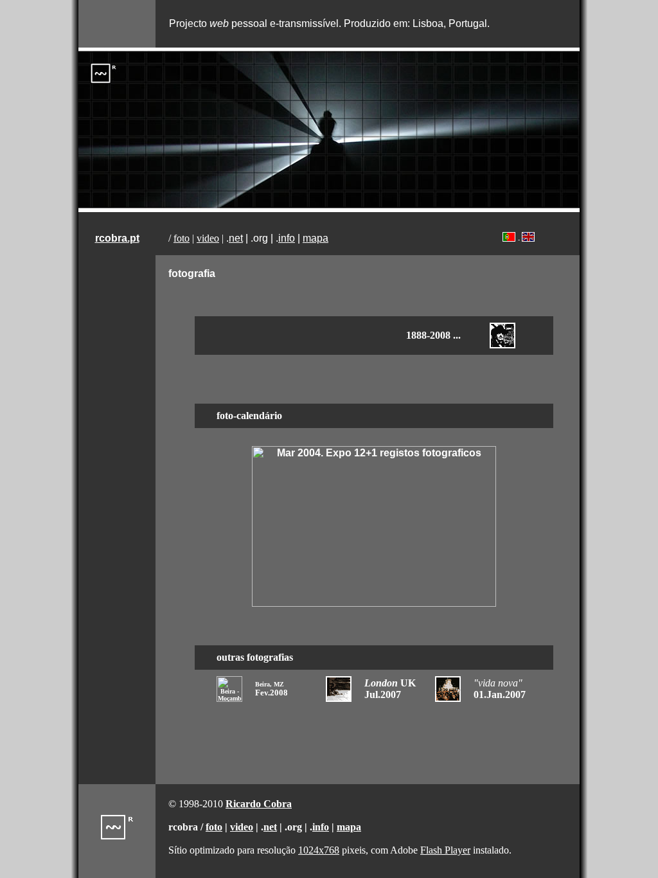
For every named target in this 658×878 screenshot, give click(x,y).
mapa (315, 238)
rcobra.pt (117, 238)
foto (181, 238)
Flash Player (445, 850)
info (286, 238)
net (236, 238)
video (208, 238)
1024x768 (318, 850)
